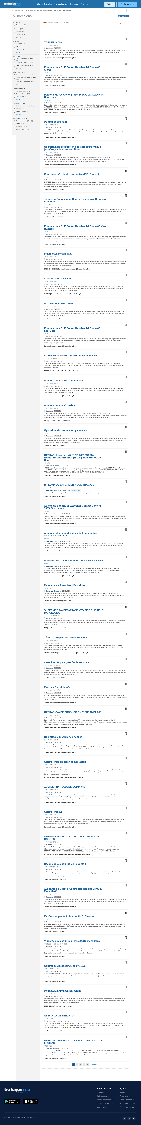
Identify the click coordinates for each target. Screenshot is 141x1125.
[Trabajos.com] (12, 5)
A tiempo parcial (22, 111)
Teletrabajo (20, 123)
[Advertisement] (81, 31)
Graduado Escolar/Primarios (25, 82)
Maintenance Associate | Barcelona (64, 585)
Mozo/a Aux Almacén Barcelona (62, 991)
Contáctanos (102, 1107)
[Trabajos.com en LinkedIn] (134, 1118)
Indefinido (20, 109)
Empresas (74, 4)
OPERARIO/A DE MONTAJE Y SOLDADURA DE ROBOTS (71, 837)
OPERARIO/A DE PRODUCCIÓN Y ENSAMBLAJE (72, 712)
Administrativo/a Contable (59, 405)
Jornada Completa (23, 91)
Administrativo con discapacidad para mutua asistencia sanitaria (70, 534)
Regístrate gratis (127, 4)
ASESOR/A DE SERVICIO (59, 1015)
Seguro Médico (21, 126)
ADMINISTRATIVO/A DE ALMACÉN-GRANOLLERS (73, 560)
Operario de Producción (22, 65)
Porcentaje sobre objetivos (24, 121)
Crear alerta (124, 16)
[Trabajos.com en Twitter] (129, 1118)
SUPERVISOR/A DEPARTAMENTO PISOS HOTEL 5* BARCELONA (74, 611)
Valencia (18, 31)
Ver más (18, 37)
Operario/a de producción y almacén (65, 430)
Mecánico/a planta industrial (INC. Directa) (69, 916)
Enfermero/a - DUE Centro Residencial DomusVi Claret (72, 68)
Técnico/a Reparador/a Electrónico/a (65, 637)
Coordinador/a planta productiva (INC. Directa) (71, 174)
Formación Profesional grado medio (26, 78)
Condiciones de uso (128, 1100)
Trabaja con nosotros (105, 1100)
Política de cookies (127, 1103)
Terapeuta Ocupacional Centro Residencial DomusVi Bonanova (75, 200)
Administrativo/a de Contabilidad (63, 380)
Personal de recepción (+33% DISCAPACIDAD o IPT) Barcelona (74, 95)
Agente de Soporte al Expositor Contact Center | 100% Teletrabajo (72, 507)
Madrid (18, 29)
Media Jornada (21, 96)
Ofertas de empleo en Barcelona (33, 10)
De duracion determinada (25, 106)
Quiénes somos (103, 1096)
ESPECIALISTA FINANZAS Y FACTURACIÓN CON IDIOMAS (73, 1041)
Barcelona (19, 25)
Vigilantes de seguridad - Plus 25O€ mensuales (72, 941)
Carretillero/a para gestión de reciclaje (66, 662)
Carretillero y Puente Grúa (23, 63)
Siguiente (94, 1064)
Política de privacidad (128, 1107)
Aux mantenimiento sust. (59, 303)
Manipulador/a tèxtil (56, 122)
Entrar (109, 4)
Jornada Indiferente (23, 94)
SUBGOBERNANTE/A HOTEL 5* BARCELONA (71, 355)
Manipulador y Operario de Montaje (26, 58)
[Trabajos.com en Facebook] (124, 1118)
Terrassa (18, 46)
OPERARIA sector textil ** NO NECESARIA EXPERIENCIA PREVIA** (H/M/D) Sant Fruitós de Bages (72, 457)
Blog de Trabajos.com (105, 1103)
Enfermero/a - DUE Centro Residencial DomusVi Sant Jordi (72, 329)
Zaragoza (18, 34)
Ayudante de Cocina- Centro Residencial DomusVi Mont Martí (73, 890)
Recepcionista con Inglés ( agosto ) (65, 864)
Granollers (19, 49)
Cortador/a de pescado (57, 278)
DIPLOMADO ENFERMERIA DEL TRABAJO (69, 485)
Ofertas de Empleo (44, 4)
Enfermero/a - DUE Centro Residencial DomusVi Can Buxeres (75, 227)
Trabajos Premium (61, 4)
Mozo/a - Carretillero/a (57, 687)
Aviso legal (124, 1096)
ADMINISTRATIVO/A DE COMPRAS (64, 787)
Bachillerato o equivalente (25, 75)
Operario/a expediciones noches (63, 737)
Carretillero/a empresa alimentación (65, 762)
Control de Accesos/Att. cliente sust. (65, 966)
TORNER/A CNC (53, 42)
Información (101, 1092)
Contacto (84, 4)
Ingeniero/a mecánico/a (58, 253)
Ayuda (122, 1092)
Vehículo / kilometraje (23, 129)
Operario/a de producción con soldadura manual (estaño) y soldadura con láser (73, 148)
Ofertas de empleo (19, 10)
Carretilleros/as (53, 812)
